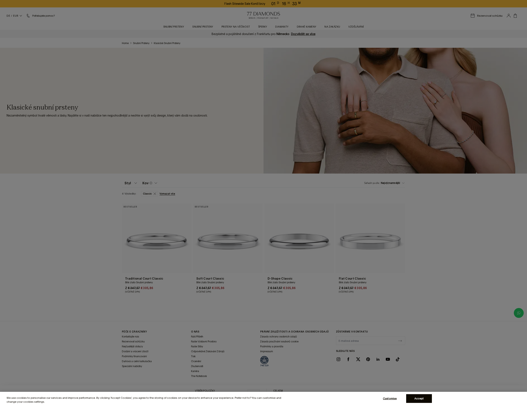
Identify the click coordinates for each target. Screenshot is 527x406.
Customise (390, 398)
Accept (419, 398)
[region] (263, 399)
